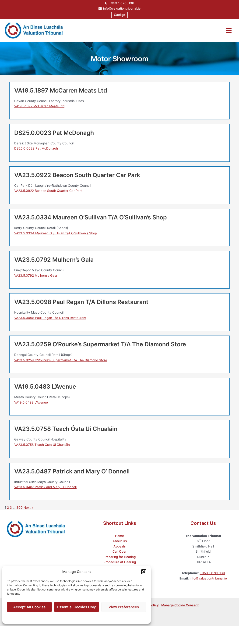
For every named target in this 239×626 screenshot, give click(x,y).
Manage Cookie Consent (180, 605)
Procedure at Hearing (119, 562)
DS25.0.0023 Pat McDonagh (36, 148)
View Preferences (124, 607)
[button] (143, 571)
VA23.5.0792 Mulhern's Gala (35, 275)
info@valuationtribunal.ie (122, 8)
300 (19, 507)
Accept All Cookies (29, 607)
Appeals (119, 546)
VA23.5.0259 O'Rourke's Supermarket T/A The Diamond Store (60, 360)
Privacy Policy (85, 617)
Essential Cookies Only (76, 607)
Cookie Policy (65, 617)
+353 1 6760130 (121, 3)
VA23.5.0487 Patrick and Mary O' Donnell (45, 487)
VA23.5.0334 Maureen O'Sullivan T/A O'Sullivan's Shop (55, 233)
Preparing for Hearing (119, 557)
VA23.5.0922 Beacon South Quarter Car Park (48, 191)
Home (119, 536)
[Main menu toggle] (228, 30)
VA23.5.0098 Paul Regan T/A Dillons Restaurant (50, 318)
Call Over (119, 551)
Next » (28, 507)
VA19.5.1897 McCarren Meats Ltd (39, 106)
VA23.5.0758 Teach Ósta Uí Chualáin (42, 445)
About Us (119, 541)
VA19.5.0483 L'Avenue (31, 402)
